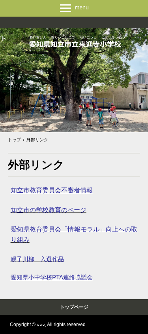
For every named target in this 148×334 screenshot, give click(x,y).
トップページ (74, 307)
